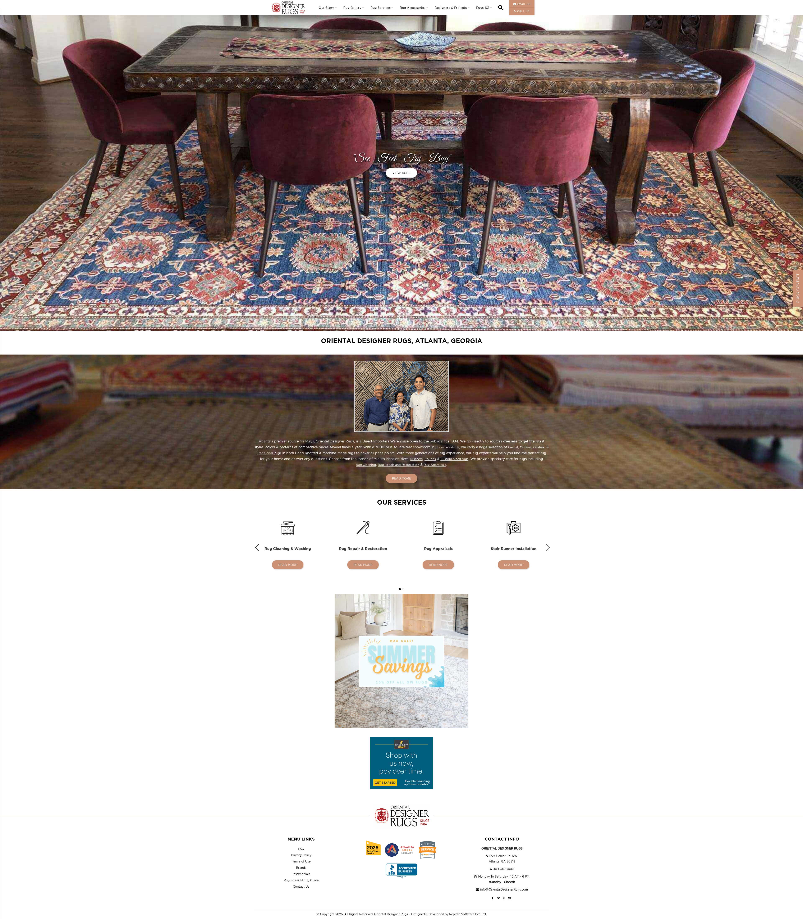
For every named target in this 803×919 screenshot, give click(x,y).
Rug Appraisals (435, 464)
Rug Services (381, 7)
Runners (416, 458)
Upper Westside (447, 447)
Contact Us (301, 886)
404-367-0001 (503, 868)
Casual (513, 447)
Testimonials (301, 873)
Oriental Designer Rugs (391, 914)
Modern (525, 447)
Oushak (539, 447)
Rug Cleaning (366, 464)
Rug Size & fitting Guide (301, 880)
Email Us (523, 4)
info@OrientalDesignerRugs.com (504, 889)
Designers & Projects (451, 7)
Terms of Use (301, 861)
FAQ (301, 848)
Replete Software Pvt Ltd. (467, 914)
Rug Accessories (413, 7)
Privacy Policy (301, 855)
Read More (401, 478)
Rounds (430, 458)
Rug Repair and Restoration (398, 464)
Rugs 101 (482, 7)
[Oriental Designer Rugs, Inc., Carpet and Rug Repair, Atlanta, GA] (401, 871)
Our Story (326, 7)
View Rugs (402, 173)
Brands (301, 867)
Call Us (522, 11)
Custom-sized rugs (454, 458)
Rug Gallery (352, 7)
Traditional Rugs (269, 453)
